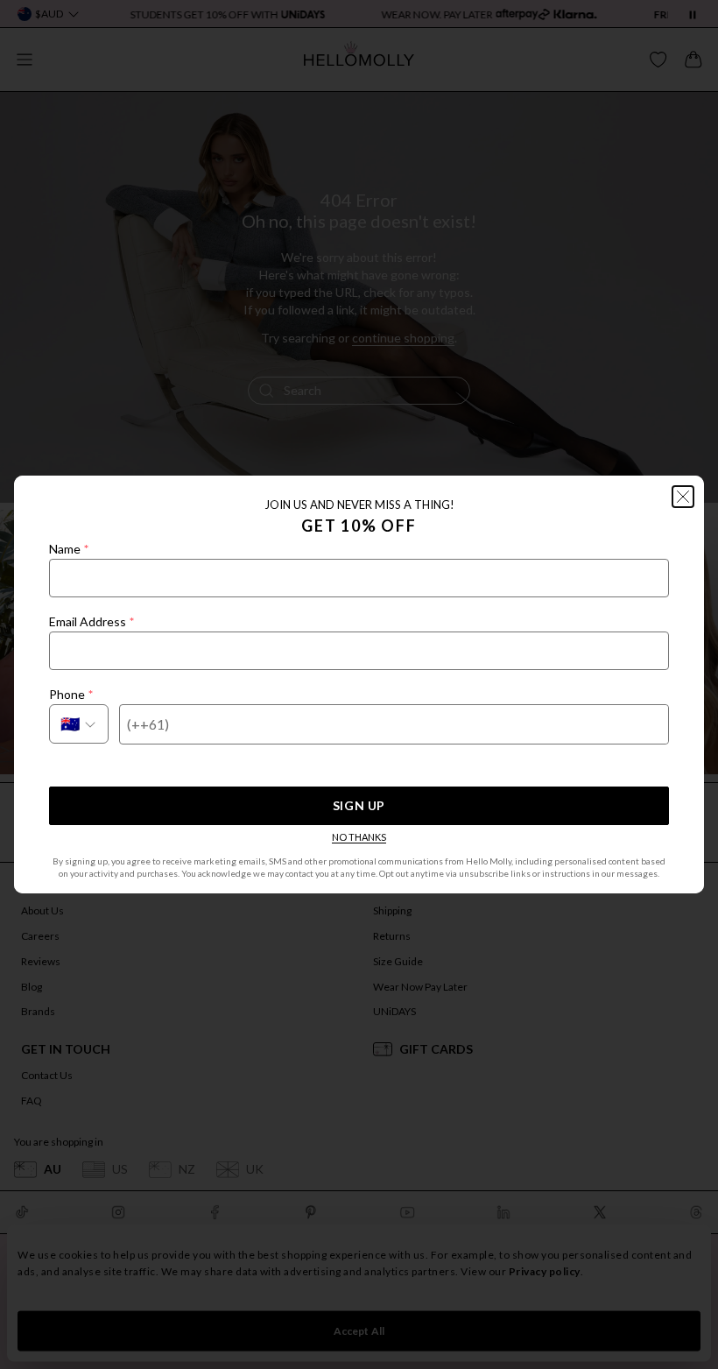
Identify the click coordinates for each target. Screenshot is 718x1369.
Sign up (359, 805)
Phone (71, 694)
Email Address (91, 621)
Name (68, 548)
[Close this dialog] (682, 496)
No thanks (359, 837)
